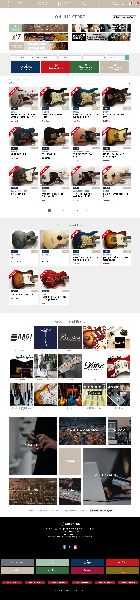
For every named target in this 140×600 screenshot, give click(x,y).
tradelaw (55, 511)
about (31, 511)
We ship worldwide (65, 3)
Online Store (23, 3)
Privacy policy (42, 511)
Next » (89, 210)
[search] (127, 57)
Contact (115, 3)
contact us (84, 511)
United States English (125, 17)
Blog (99, 3)
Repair (84, 3)
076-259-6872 (72, 534)
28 (85, 210)
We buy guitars (43, 3)
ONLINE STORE (70, 17)
